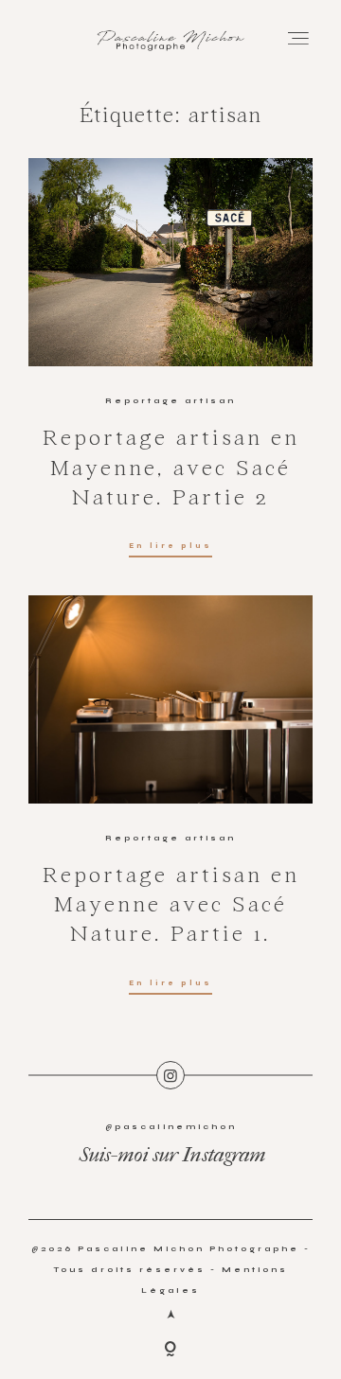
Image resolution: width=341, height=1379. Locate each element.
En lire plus (170, 546)
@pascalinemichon (171, 1126)
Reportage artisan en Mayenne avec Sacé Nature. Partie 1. (171, 905)
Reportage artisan (170, 400)
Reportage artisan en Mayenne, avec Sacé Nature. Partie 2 (171, 468)
